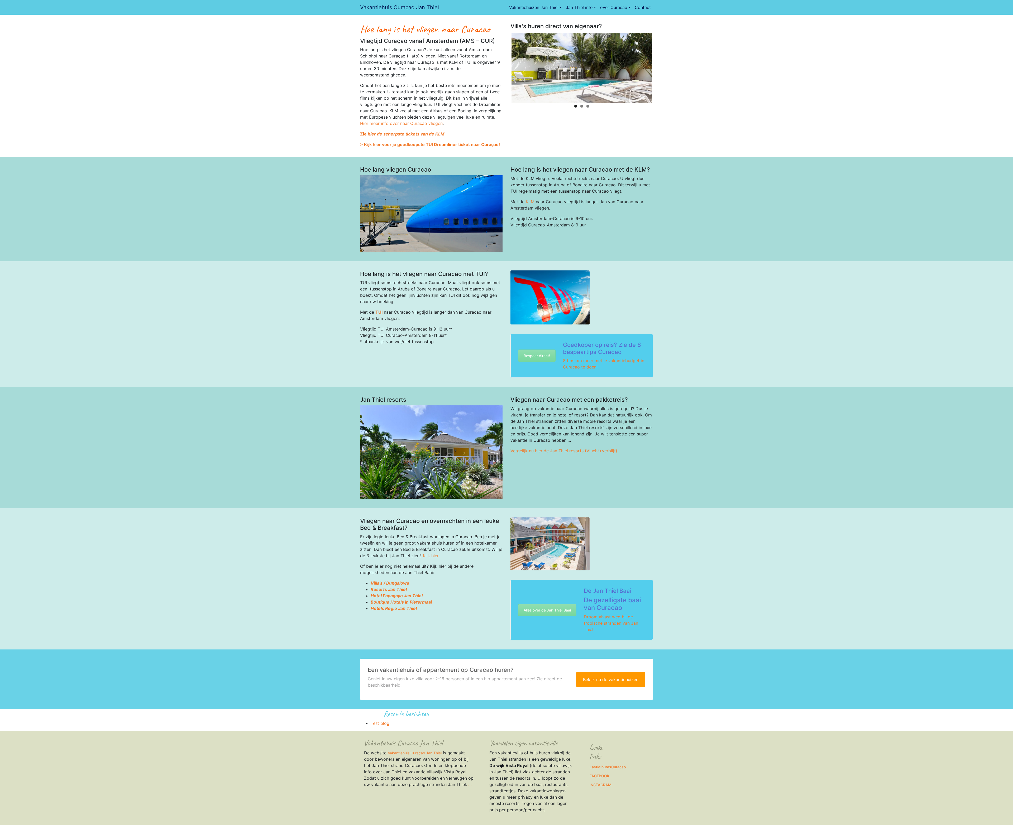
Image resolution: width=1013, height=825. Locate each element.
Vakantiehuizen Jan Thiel (533, 7)
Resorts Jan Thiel (389, 589)
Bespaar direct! (537, 355)
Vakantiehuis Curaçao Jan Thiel (415, 753)
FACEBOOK (599, 776)
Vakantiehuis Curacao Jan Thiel (399, 7)
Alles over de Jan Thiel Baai (547, 610)
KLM (530, 201)
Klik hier (431, 555)
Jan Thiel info (579, 7)
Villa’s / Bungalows (390, 583)
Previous (503, 66)
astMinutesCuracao (609, 767)
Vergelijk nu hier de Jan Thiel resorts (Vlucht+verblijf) (563, 450)
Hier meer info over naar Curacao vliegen (401, 123)
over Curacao (613, 7)
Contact (643, 7)
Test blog (380, 723)
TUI (379, 312)
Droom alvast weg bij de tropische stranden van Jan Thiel (611, 623)
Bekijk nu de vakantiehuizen (610, 679)
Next (659, 66)
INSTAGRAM (600, 785)
